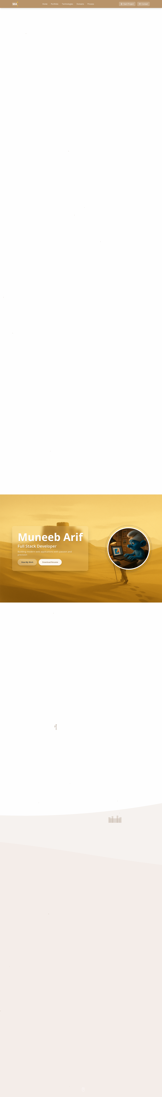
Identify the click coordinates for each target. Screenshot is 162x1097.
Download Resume (50, 562)
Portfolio (54, 4)
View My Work (27, 562)
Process (91, 4)
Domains (80, 4)
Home (44, 4)
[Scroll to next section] (83, 1089)
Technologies (67, 4)
